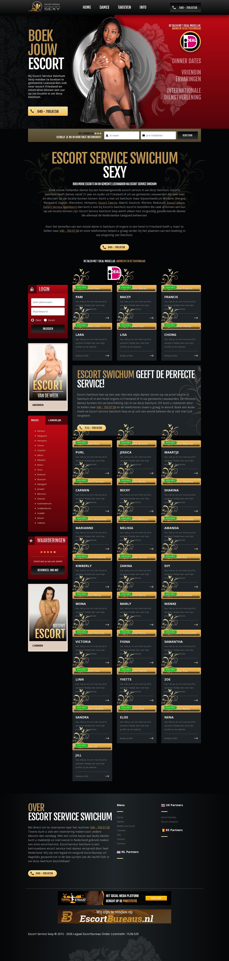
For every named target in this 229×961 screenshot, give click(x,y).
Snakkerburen (44, 508)
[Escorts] (114, 898)
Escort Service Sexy (41, 934)
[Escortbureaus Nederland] (114, 916)
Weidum (41, 460)
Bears (40, 464)
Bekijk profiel (82, 317)
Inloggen (48, 328)
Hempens (42, 440)
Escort (51, 320)
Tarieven (124, 7)
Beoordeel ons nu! (48, 570)
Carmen (37, 645)
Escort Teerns (107, 202)
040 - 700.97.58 (188, 7)
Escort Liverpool (169, 821)
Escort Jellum (176, 202)
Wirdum (41, 431)
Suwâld (40, 513)
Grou (39, 469)
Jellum (40, 455)
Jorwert (40, 489)
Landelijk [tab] (54, 420)
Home (87, 7)
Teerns (40, 445)
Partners (121, 843)
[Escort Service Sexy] (44, 6)
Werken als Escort (126, 826)
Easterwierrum (44, 503)
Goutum (41, 450)
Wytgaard (42, 435)
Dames (104, 7)
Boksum (41, 474)
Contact (121, 839)
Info (143, 7)
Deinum (41, 498)
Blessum (41, 493)
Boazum (41, 479)
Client (38, 320)
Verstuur (187, 135)
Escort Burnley (168, 817)
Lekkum (41, 522)
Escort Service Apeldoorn (60, 207)
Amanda (38, 405)
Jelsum (40, 518)
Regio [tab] (35, 420)
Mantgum (42, 484)
